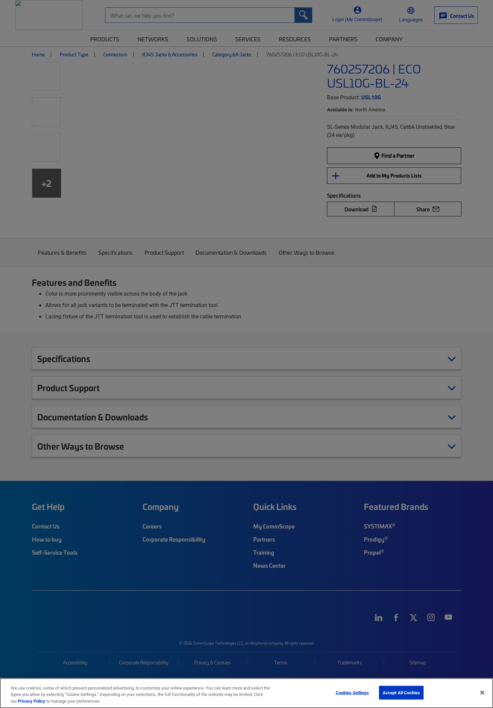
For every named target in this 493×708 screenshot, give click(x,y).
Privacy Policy (31, 701)
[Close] (482, 692)
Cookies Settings (352, 692)
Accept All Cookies (401, 692)
